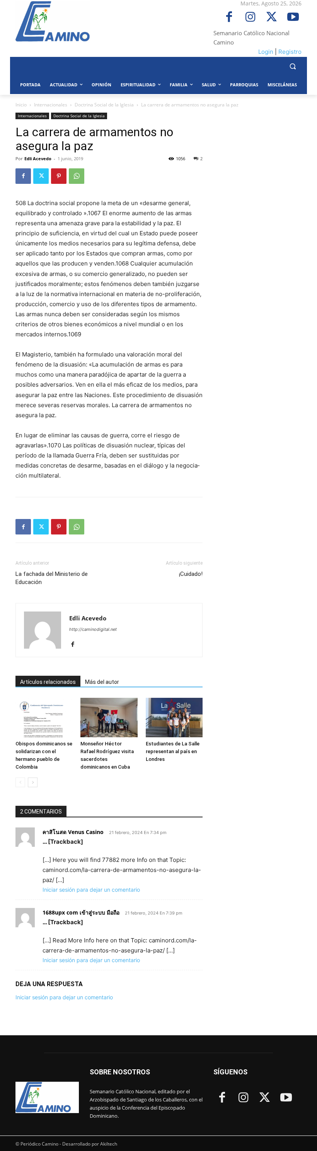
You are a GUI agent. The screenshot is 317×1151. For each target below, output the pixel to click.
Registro (290, 51)
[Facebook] (229, 17)
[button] (292, 66)
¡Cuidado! (191, 573)
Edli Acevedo (37, 158)
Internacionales (50, 104)
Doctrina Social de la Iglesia (104, 104)
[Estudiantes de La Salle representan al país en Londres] (174, 717)
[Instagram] (250, 17)
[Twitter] (271, 17)
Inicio (21, 104)
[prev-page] (20, 782)
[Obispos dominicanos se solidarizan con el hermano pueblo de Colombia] (43, 717)
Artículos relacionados (48, 682)
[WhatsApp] (76, 176)
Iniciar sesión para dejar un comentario (91, 889)
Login (265, 51)
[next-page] (32, 782)
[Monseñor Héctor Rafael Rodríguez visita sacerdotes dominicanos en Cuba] (108, 717)
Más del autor (102, 682)
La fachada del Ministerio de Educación (51, 578)
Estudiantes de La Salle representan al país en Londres (172, 751)
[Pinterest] (58, 176)
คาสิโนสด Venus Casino (73, 832)
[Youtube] (293, 17)
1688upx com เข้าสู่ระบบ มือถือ (81, 912)
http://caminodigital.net (93, 629)
